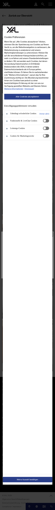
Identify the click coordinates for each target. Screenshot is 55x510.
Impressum (29, 89)
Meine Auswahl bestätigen (27, 479)
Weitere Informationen (13, 89)
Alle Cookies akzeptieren (27, 96)
